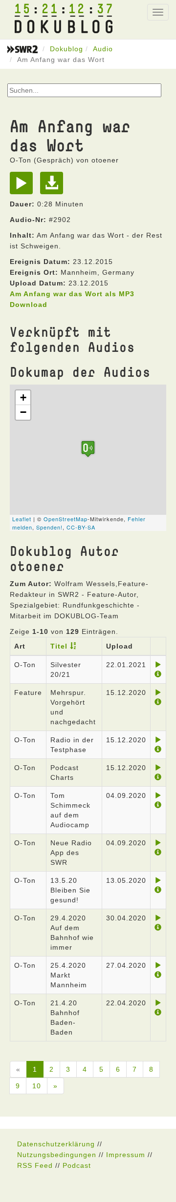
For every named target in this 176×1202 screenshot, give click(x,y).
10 (36, 1086)
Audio (103, 49)
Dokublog (66, 49)
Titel (58, 646)
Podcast (77, 1165)
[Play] (24, 186)
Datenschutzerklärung (56, 1144)
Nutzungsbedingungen (56, 1155)
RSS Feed (35, 1165)
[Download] (54, 186)
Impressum (125, 1155)
